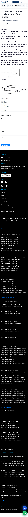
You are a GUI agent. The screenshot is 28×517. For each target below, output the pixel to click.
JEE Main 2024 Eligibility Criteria (8, 248)
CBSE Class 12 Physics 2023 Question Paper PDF (12, 461)
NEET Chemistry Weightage (7, 292)
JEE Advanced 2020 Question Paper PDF (10, 265)
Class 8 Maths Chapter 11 (7, 400)
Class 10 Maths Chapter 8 (19, 354)
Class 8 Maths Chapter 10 (19, 398)
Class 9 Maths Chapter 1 (6, 372)
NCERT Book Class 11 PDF (7, 414)
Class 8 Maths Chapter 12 (19, 400)
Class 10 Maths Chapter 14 (7, 363)
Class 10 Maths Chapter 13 (7, 361)
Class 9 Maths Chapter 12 (19, 381)
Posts (2, 195)
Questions (4, 201)
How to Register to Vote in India (8, 504)
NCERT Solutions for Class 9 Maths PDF (10, 331)
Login (21, 2)
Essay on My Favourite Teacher (8, 487)
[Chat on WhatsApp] (25, 513)
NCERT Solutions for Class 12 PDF (9, 301)
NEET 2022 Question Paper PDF (8, 283)
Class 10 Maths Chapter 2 (19, 348)
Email (2, 137)
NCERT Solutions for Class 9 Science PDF (11, 333)
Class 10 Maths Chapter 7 (7, 354)
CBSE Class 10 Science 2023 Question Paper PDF (12, 472)
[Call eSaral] (25, 508)
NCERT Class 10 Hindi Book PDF (8, 423)
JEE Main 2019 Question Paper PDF (9, 243)
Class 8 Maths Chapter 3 (6, 393)
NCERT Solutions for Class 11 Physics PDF (11, 315)
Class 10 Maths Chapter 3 (7, 350)
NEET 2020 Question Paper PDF (8, 286)
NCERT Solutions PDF (8, 297)
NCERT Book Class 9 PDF (7, 446)
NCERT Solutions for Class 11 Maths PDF (10, 313)
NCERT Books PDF (7, 407)
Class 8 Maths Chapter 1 (6, 391)
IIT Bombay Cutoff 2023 (6, 250)
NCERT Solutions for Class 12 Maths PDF (10, 303)
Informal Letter (4, 495)
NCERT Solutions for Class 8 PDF (9, 337)
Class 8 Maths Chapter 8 (18, 397)
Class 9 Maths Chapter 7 (6, 377)
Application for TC (5, 497)
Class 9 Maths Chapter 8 (18, 377)
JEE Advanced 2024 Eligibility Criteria (9, 270)
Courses (3, 198)
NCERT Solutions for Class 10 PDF (9, 321)
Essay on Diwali (13, 485)
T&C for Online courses (8, 211)
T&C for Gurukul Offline (8, 208)
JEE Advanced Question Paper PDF (16, 257)
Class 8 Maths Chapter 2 (18, 391)
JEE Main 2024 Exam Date (7, 247)
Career (3, 192)
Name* (2, 131)
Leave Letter (18, 495)
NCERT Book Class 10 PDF (7, 420)
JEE (2, 228)
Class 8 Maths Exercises (19, 402)
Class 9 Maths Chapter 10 (19, 379)
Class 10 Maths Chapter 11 (7, 357)
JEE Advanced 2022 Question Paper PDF (10, 261)
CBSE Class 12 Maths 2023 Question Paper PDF (12, 460)
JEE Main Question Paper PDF (13, 234)
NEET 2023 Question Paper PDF (8, 281)
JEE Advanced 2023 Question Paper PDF (10, 259)
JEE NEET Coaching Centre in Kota (9, 509)
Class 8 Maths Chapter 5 (6, 395)
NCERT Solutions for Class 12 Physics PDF (11, 304)
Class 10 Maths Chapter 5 (7, 352)
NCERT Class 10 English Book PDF (9, 421)
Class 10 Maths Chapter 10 (20, 356)
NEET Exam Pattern (18, 290)
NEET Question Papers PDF (7, 279)
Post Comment (5, 145)
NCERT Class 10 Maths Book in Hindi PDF (11, 431)
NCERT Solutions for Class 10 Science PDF (11, 325)
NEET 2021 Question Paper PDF (8, 284)
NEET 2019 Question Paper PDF (8, 288)
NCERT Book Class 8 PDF (7, 449)
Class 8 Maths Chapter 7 (6, 397)
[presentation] (11, 36)
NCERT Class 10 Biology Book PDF (9, 438)
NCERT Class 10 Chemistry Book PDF (10, 436)
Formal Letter (11, 495)
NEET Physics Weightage (20, 292)
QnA (2, 500)
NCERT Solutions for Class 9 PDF (9, 329)
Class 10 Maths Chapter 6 (19, 352)
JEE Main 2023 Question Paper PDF (9, 236)
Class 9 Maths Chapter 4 (18, 374)
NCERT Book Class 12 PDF (7, 410)
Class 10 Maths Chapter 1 (7, 348)
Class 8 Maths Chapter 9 (6, 398)
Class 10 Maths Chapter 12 (7, 359)
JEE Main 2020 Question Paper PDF (9, 241)
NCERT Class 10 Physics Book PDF (9, 432)
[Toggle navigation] (26, 2)
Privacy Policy (5, 205)
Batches (15, 2)
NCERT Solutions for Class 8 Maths (9, 389)
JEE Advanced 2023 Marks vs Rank (9, 268)
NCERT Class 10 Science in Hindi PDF (10, 427)
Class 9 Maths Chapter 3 (6, 374)
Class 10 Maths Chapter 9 (7, 356)
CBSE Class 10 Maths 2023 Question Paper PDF (12, 470)
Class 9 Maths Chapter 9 (6, 379)
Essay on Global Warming (20, 491)
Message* (3, 118)
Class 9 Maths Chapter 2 (18, 372)
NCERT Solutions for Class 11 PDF (9, 311)
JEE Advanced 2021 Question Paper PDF (10, 263)
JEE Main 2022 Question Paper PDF (9, 237)
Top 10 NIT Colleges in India (19, 250)
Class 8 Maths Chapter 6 (18, 395)
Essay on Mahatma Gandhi (7, 491)
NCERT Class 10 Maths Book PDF (9, 429)
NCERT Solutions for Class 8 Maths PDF (10, 339)
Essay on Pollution (21, 489)
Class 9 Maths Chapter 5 (6, 375)
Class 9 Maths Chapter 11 (7, 381)
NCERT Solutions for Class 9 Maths (9, 370)
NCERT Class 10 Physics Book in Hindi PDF (11, 434)
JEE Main (3, 234)
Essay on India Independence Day (9, 489)
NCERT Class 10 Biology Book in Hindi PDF (11, 440)
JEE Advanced (4, 257)
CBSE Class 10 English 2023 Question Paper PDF (12, 474)
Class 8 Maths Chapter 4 (18, 393)
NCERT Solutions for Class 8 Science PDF (11, 341)
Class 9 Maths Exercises (6, 383)
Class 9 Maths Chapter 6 (18, 375)
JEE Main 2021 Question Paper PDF (9, 239)
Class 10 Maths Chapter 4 (19, 350)
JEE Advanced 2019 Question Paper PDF (10, 266)
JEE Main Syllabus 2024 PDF (8, 245)
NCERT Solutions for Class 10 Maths (9, 346)
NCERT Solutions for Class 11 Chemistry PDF (11, 316)
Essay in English (5, 485)
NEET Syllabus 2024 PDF (7, 290)
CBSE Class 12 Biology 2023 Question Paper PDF (12, 465)
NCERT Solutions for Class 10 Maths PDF (10, 323)
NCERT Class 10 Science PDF (8, 425)
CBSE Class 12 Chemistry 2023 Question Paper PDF (13, 463)
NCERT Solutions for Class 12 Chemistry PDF (11, 306)
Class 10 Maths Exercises (20, 363)
